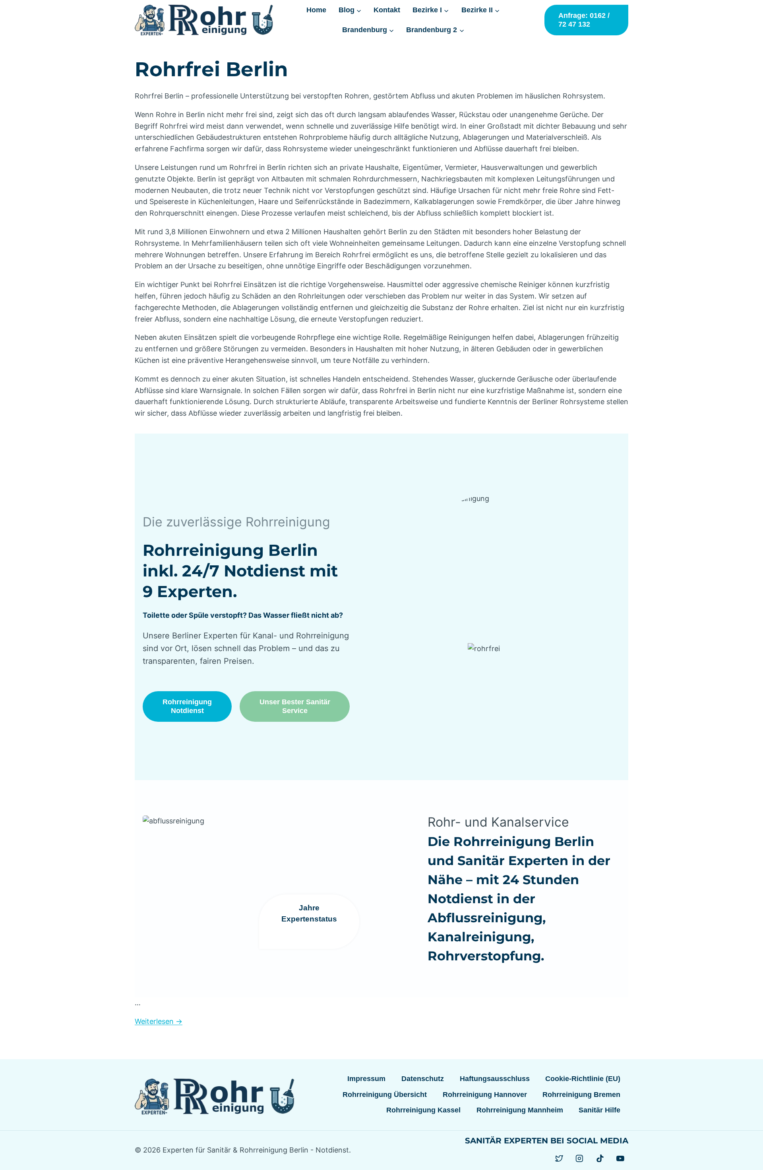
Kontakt (387, 10)
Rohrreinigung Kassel (423, 1110)
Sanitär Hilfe (599, 1110)
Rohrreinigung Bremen (581, 1095)
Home (316, 10)
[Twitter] (559, 1158)
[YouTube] (620, 1158)
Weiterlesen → (158, 1021)
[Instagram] (579, 1158)
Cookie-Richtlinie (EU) (582, 1079)
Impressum (366, 1079)
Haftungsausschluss (495, 1079)
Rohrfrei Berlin (211, 69)
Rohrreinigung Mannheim (519, 1110)
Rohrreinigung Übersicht (385, 1095)
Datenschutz (422, 1079)
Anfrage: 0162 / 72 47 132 (584, 20)
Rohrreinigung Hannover (485, 1095)
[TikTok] (600, 1158)
